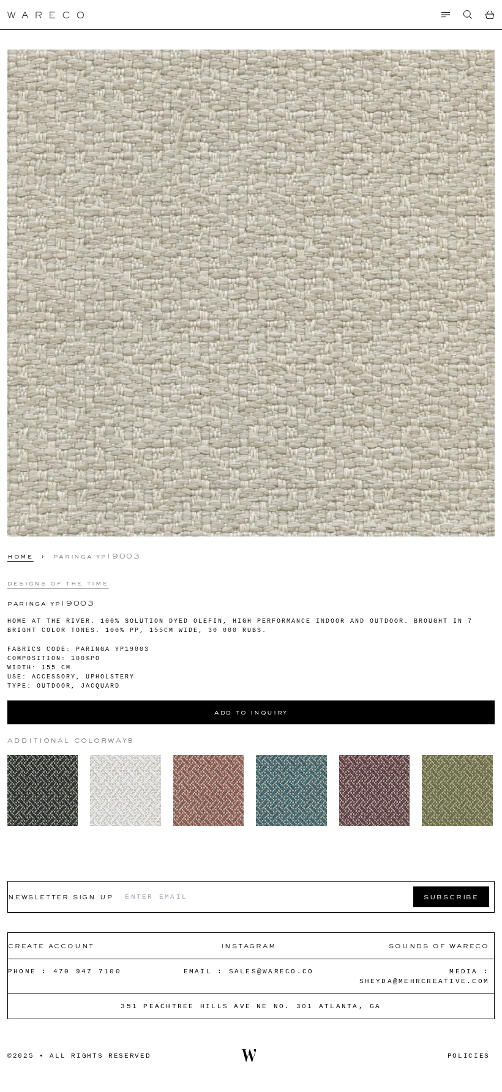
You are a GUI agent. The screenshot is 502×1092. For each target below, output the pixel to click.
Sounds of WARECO (439, 945)
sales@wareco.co (271, 971)
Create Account (51, 945)
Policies (469, 1056)
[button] (468, 15)
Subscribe (451, 896)
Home (20, 556)
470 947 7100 (87, 971)
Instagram (248, 945)
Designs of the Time (57, 583)
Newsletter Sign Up (60, 896)
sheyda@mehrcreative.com (424, 981)
